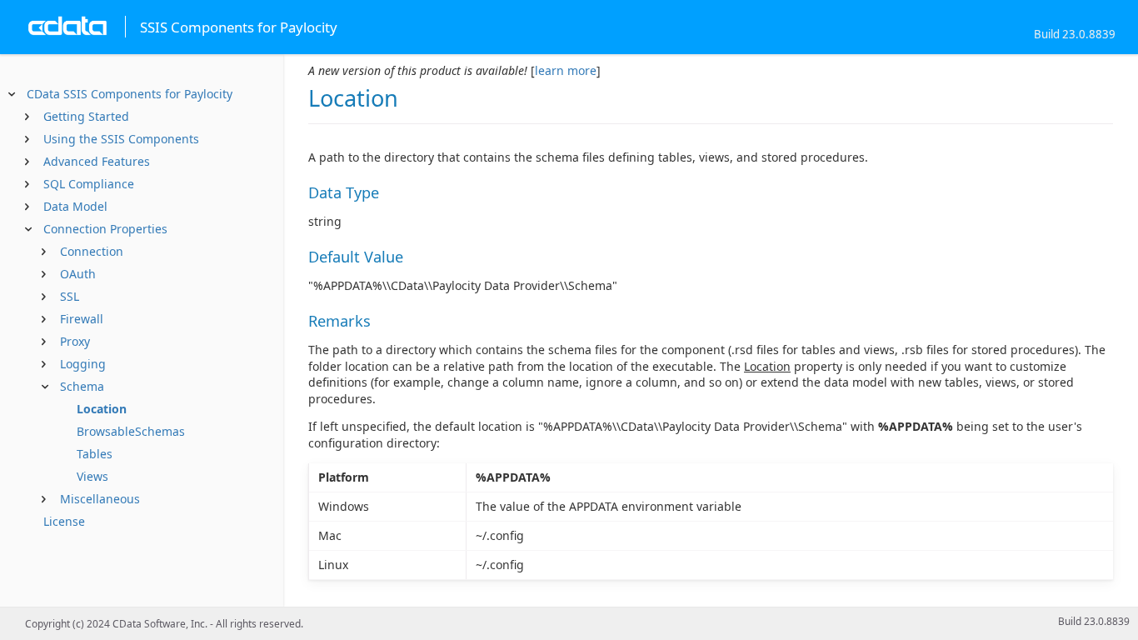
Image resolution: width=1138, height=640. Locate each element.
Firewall (81, 319)
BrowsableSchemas (131, 431)
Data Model (75, 206)
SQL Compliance (88, 184)
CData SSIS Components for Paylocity (129, 94)
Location (102, 409)
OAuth (78, 274)
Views (92, 476)
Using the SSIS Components (121, 139)
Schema (82, 386)
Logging (83, 364)
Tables (94, 454)
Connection (91, 251)
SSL (69, 296)
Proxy (75, 341)
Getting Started (86, 116)
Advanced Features (96, 161)
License (64, 521)
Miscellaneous (100, 499)
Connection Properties (105, 229)
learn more (565, 70)
